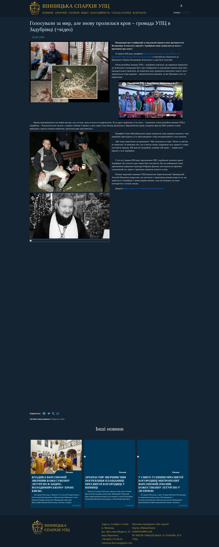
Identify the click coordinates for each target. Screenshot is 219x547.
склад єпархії (121, 12)
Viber (62, 419)
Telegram (55, 419)
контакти (139, 12)
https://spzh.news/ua (132, 188)
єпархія (74, 12)
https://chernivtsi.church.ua (152, 188)
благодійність (100, 12)
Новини (69, 472)
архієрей (61, 12)
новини (47, 12)
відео (85, 12)
